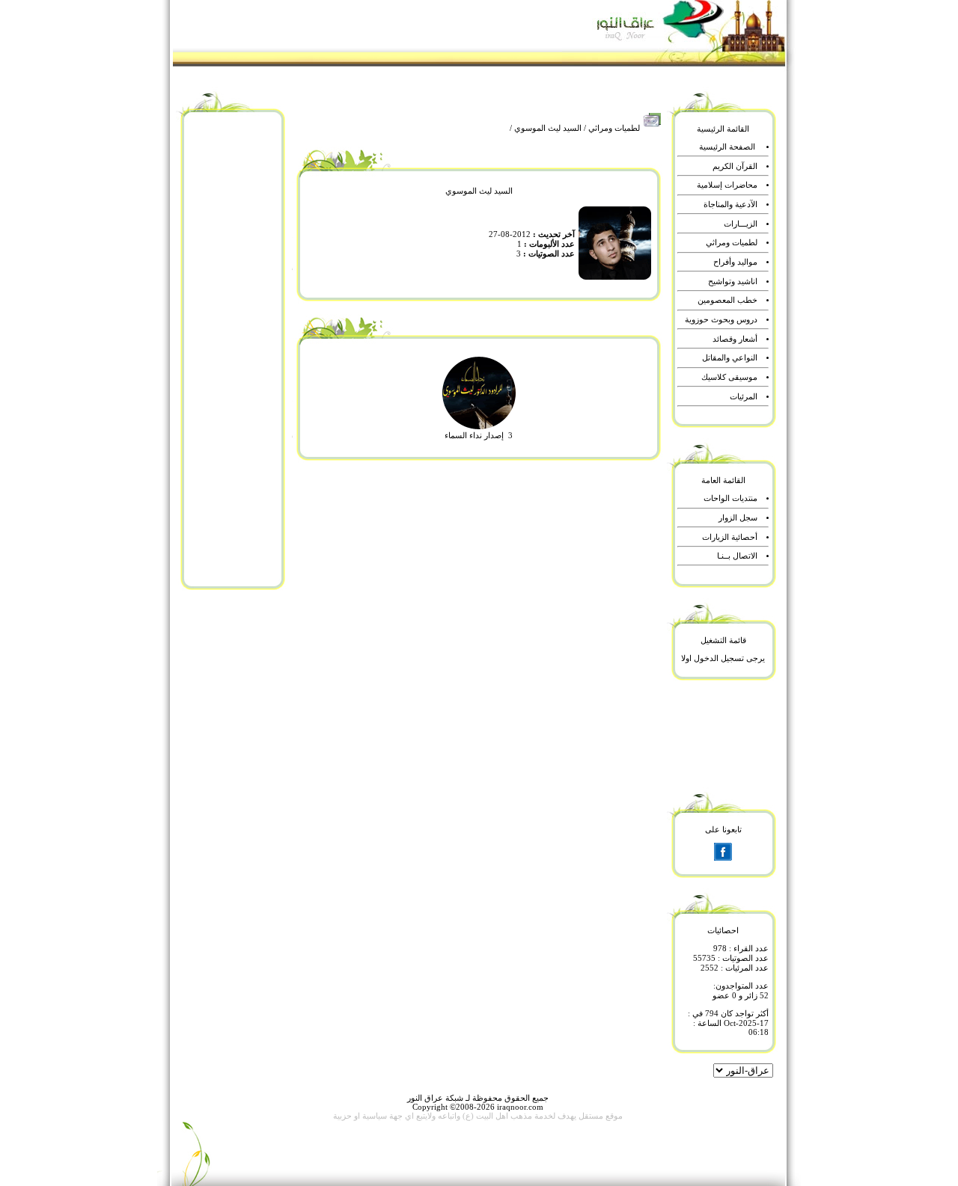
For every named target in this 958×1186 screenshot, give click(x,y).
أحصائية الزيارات (729, 537)
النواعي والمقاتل (729, 358)
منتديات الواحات (730, 498)
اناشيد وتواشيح (732, 281)
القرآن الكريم (735, 166)
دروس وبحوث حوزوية (721, 320)
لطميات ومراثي (614, 128)
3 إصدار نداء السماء (479, 435)
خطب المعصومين (727, 300)
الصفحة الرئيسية (727, 147)
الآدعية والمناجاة (730, 204)
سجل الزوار (737, 518)
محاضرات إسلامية (727, 185)
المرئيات (743, 397)
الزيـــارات (740, 224)
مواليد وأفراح (735, 262)
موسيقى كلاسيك (729, 377)
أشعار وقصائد (735, 339)
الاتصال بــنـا (737, 556)
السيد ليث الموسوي (548, 128)
